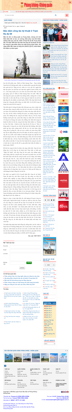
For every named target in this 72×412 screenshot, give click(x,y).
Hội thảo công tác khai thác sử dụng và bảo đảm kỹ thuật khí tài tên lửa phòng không (31, 312)
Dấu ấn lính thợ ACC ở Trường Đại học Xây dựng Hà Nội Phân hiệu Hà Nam (59, 76)
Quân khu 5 (49, 315)
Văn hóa (20, 380)
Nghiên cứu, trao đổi (31, 22)
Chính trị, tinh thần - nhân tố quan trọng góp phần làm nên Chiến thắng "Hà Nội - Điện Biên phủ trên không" (49, 180)
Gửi (23, 267)
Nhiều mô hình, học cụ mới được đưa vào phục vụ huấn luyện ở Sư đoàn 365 (30, 318)
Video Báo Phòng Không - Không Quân (55, 20)
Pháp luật (46, 369)
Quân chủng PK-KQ (35, 369)
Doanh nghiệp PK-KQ (61, 373)
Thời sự (7, 369)
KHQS (13, 22)
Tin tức (6, 371)
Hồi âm (44, 384)
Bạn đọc (45, 380)
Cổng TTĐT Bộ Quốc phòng (49, 321)
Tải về (54, 270)
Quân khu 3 (49, 310)
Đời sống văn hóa (21, 384)
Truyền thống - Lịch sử (35, 372)
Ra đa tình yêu (20, 387)
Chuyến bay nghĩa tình (48, 42)
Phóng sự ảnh (60, 380)
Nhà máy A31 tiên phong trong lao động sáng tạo (17, 280)
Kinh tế (58, 369)
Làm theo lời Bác (9, 374)
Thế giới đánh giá (34, 374)
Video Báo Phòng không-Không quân (61, 385)
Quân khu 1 (49, 306)
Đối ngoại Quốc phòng (10, 384)
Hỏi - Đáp (45, 374)
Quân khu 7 (49, 317)
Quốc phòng (8, 20)
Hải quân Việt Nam (48, 330)
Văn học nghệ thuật (22, 385)
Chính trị (7, 373)
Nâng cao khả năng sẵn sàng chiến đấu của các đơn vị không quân (59, 82)
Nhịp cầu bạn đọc (47, 382)
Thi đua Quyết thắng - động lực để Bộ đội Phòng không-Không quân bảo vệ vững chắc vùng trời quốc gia (49, 154)
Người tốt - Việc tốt (20, 22)
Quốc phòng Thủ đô (49, 334)
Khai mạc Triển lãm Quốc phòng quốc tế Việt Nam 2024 (49, 131)
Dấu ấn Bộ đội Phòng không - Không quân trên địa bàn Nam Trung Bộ (49, 118)
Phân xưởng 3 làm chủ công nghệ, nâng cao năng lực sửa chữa (21, 276)
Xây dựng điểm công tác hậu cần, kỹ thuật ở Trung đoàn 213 (20, 278)
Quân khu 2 (49, 308)
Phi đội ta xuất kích (50, 284)
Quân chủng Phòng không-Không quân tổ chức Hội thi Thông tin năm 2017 (12, 305)
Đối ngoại (8, 380)
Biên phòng (49, 327)
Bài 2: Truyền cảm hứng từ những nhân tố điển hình (49, 220)
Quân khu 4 (49, 312)
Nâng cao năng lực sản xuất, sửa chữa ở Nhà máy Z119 (19, 284)
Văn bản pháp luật (47, 373)
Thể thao (33, 380)
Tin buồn (45, 385)
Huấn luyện (7, 22)
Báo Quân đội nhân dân (48, 324)
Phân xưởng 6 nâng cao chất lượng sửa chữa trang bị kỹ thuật (21, 282)
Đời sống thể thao (34, 384)
